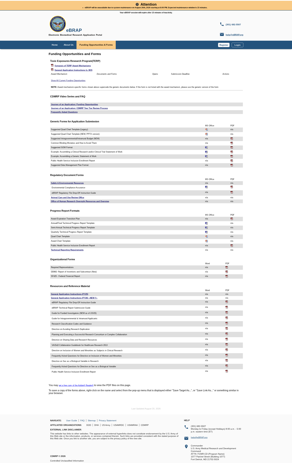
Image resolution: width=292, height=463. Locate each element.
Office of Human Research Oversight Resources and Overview (80, 201)
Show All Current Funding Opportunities (68, 80)
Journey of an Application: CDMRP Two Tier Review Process (79, 108)
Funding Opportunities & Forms (96, 45)
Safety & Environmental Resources (67, 183)
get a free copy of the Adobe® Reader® (76, 385)
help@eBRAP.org (234, 35)
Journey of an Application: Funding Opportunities (74, 104)
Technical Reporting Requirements (67, 250)
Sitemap (92, 420)
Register (223, 45)
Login (238, 45)
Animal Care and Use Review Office (67, 197)
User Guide (71, 420)
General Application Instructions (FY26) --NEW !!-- (74, 298)
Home (55, 45)
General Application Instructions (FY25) (69, 294)
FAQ (82, 420)
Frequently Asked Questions (64, 112)
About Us (68, 45)
